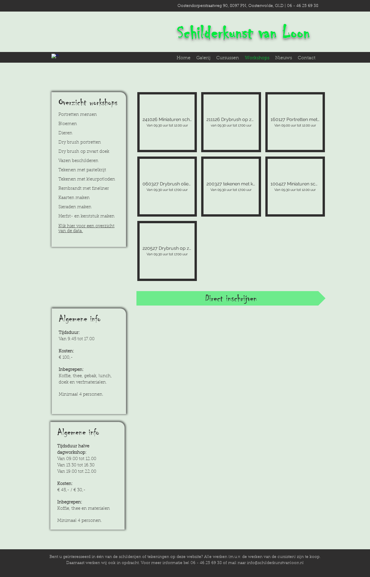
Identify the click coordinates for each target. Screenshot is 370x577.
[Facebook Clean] (55, 57)
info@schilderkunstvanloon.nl (275, 563)
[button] (167, 122)
